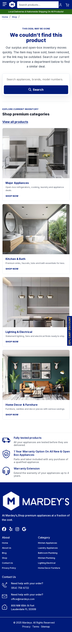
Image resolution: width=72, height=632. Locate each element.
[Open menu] (5, 4)
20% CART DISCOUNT (69, 331)
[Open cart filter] (67, 4)
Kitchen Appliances (47, 543)
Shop (14, 17)
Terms (35, 626)
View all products (15, 122)
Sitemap (45, 626)
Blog (4, 553)
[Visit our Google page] (24, 529)
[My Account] (60, 4)
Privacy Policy (9, 568)
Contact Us (7, 563)
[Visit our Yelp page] (10, 529)
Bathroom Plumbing (47, 553)
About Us (6, 548)
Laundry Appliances (48, 548)
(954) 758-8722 (20, 587)
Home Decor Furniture (49, 568)
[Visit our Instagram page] (17, 529)
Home (5, 543)
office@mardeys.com (22, 599)
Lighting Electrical (46, 563)
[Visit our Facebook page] (4, 529)
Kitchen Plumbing (46, 558)
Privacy (26, 626)
